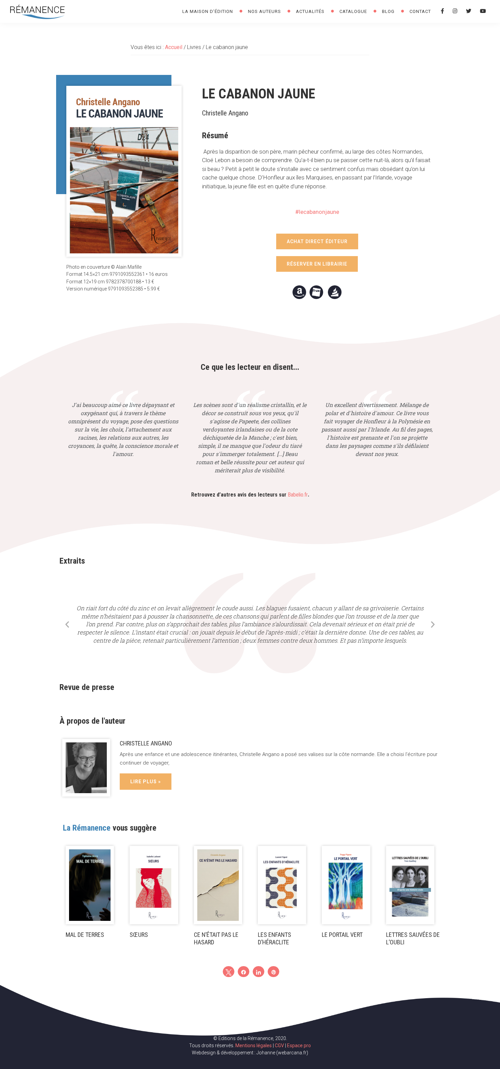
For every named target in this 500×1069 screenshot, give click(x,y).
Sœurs (139, 934)
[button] (317, 241)
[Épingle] (273, 971)
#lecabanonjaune (317, 211)
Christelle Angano (146, 743)
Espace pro (299, 1045)
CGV (279, 1045)
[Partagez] (243, 971)
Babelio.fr (298, 494)
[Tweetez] (228, 971)
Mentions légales (253, 1045)
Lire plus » (145, 781)
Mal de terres (85, 934)
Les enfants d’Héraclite (274, 938)
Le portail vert (342, 934)
